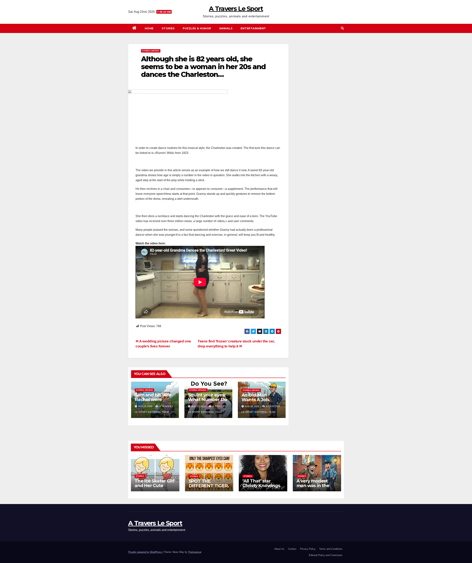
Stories (168, 28)
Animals (226, 28)
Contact (292, 549)
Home (149, 28)
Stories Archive (150, 51)
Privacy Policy (307, 549)
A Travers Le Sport (236, 9)
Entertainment (253, 28)
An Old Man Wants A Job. (256, 397)
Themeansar (194, 552)
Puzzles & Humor (197, 28)
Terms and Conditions (330, 549)
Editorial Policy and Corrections (325, 555)
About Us (279, 549)
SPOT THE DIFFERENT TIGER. (209, 483)
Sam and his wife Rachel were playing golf (153, 399)
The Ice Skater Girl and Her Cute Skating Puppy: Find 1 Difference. (154, 487)
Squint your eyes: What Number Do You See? (207, 399)
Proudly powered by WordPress (145, 552)
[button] (342, 28)
